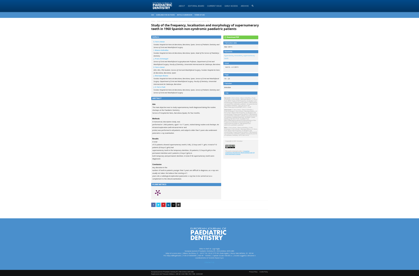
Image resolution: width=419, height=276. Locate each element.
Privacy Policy (253, 272)
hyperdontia (228, 55)
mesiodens (238, 55)
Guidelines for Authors (165, 15)
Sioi (152, 15)
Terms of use (199, 15)
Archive (245, 6)
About (182, 6)
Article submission (184, 15)
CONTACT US (209, 262)
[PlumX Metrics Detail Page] (157, 192)
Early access (231, 6)
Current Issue (214, 6)
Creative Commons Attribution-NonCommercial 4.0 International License (239, 152)
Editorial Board (196, 6)
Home (153, 21)
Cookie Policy (263, 272)
